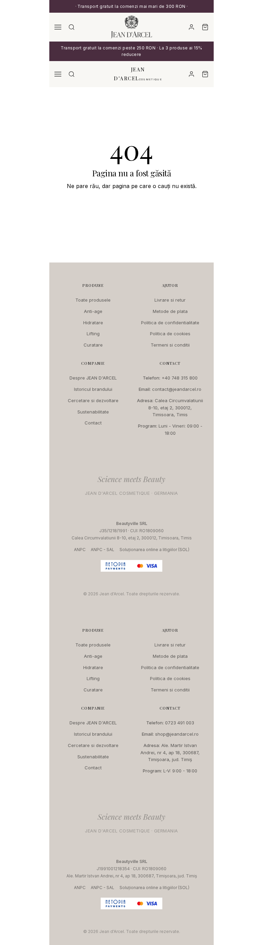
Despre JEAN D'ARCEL (93, 378)
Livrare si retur (170, 300)
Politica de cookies (170, 333)
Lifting (93, 333)
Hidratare (93, 322)
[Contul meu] (191, 27)
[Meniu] (58, 27)
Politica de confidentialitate (170, 322)
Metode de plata (170, 311)
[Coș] (205, 27)
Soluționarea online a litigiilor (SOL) (154, 549)
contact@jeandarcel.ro (176, 389)
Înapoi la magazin (131, 206)
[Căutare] (71, 27)
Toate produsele (93, 300)
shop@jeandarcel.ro (177, 734)
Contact (93, 422)
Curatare (93, 345)
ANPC (80, 549)
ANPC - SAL (102, 549)
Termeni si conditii (170, 345)
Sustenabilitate (93, 412)
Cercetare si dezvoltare (93, 400)
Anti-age (93, 311)
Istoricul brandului (93, 389)
